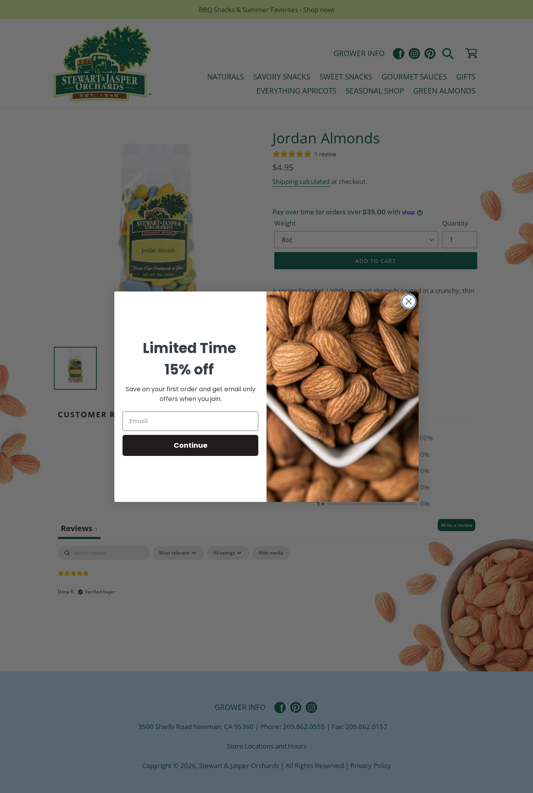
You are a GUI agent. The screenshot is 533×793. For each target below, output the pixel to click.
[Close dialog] (409, 301)
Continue (191, 445)
